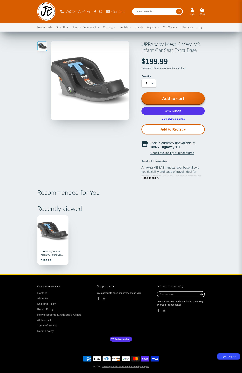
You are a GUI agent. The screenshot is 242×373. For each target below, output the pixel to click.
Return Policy (45, 309)
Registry (151, 27)
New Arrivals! (45, 27)
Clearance (187, 27)
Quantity (146, 76)
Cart (202, 11)
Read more (148, 177)
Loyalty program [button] (228, 356)
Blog (199, 27)
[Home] (46, 11)
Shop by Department (84, 27)
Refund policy (45, 331)
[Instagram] (100, 11)
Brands (139, 27)
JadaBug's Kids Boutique (115, 366)
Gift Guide (169, 27)
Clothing (108, 27)
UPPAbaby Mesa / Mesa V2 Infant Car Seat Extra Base (52, 240)
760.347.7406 (78, 11)
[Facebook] (95, 11)
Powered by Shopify (138, 366)
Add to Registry (173, 129)
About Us (42, 298)
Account (192, 11)
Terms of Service (47, 325)
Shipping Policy (46, 303)
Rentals (124, 27)
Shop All (60, 27)
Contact (118, 11)
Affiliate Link (44, 320)
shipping (157, 68)
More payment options (173, 119)
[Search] (179, 11)
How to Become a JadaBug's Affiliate (59, 314)
